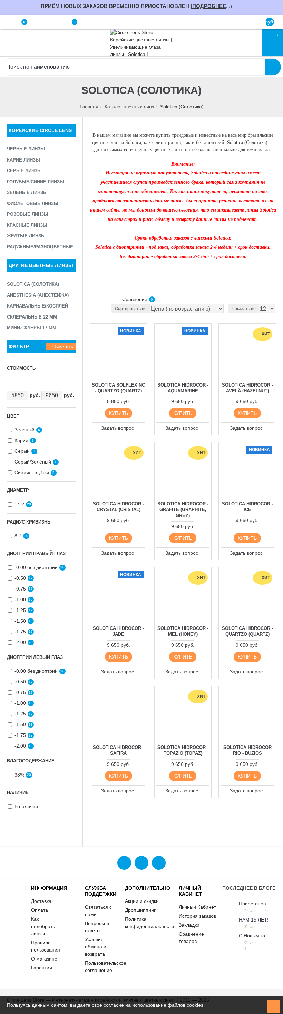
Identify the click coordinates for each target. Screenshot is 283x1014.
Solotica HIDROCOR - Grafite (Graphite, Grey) (182, 509)
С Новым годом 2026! (255, 935)
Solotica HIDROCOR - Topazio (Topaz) (182, 750)
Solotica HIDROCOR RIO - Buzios (247, 750)
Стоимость (21, 368)
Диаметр (18, 490)
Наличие (18, 792)
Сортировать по (131, 308)
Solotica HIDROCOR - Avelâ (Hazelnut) (247, 387)
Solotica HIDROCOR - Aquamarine (182, 387)
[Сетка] (94, 299)
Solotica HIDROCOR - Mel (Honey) (182, 631)
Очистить (62, 346)
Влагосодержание (31, 760)
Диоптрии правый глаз (36, 553)
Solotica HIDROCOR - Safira (118, 750)
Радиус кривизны (29, 522)
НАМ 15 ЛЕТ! (254, 920)
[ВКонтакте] (124, 863)
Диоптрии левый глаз (35, 657)
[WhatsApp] (141, 863)
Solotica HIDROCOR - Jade (118, 631)
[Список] (104, 299)
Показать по (244, 308)
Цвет (13, 416)
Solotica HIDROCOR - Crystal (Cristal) (118, 506)
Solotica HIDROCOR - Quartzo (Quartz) (247, 631)
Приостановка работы (255, 903)
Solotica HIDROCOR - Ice (247, 506)
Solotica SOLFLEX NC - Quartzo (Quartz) (118, 387)
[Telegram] (159, 863)
